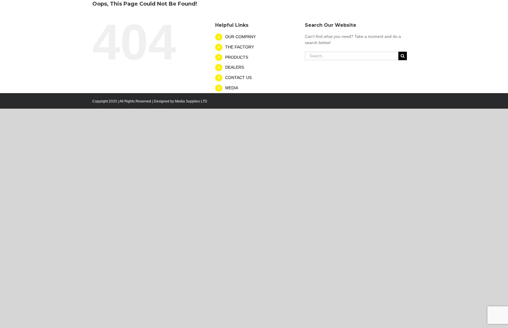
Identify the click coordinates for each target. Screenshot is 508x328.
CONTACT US (238, 77)
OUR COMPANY (240, 36)
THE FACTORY (239, 47)
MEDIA (231, 87)
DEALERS (234, 67)
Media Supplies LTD (191, 101)
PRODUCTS (236, 57)
